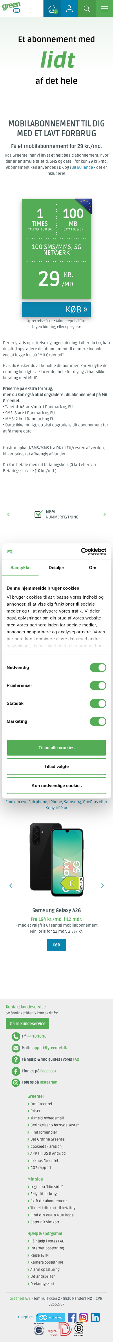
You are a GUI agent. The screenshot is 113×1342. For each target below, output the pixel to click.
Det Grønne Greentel (47, 1139)
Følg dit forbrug (43, 1193)
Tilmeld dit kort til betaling (53, 1208)
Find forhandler (43, 1132)
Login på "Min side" (46, 1187)
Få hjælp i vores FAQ (47, 1241)
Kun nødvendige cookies (57, 785)
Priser (35, 1111)
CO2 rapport (40, 1167)
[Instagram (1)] (82, 1317)
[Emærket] (49, 1317)
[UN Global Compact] (37, 1329)
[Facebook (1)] (70, 1317)
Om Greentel (41, 1104)
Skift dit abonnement (48, 1201)
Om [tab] (92, 567)
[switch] (98, 685)
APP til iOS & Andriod (48, 1153)
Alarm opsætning (45, 1269)
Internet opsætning (47, 1248)
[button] (8, 514)
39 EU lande (82, 167)
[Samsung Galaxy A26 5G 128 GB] (56, 859)
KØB (56, 945)
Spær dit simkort (44, 1222)
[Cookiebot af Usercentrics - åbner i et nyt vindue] (81, 551)
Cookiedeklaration (46, 1146)
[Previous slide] (11, 885)
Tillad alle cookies (56, 747)
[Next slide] (102, 885)
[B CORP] (77, 1329)
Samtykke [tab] (20, 567)
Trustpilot (24, 1317)
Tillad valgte (56, 766)
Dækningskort (42, 1284)
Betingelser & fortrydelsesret (54, 1125)
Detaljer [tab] (57, 567)
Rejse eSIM (39, 1255)
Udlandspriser (42, 1276)
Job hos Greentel (44, 1160)
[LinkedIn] (94, 1317)
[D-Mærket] (58, 1329)
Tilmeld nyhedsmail (47, 1118)
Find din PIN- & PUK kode (52, 1215)
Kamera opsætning (46, 1262)
